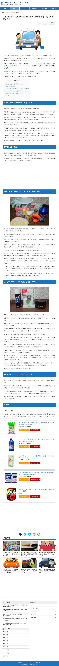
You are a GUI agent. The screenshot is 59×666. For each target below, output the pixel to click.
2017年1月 (5, 646)
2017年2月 (5, 643)
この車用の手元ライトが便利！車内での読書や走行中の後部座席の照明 (15, 606)
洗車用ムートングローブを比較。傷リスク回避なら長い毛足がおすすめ (29, 554)
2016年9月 (5, 656)
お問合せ (20, 662)
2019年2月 (5, 634)
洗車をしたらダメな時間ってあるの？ (14, 84)
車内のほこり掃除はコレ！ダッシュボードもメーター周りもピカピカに (29, 571)
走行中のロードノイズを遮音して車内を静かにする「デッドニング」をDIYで (11, 571)
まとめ (7, 95)
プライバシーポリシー (28, 662)
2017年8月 (5, 640)
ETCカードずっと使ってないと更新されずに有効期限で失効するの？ (15, 619)
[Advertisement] (29, 176)
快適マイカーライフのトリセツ (17, 3)
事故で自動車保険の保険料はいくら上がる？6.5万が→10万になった (15, 615)
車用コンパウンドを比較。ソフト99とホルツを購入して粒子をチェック (11, 554)
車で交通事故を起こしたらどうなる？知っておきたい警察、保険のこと (15, 624)
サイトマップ (38, 662)
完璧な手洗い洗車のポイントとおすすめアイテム (17, 88)
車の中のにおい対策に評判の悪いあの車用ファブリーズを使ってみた (47, 554)
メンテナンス (34, 611)
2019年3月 (5, 631)
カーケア (53, 22)
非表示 (18, 80)
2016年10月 (6, 653)
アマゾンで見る (23, 429)
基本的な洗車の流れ (10, 86)
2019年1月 (5, 637)
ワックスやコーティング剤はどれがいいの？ (16, 91)
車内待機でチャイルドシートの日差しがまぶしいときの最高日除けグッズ (15, 610)
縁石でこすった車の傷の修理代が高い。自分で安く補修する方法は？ (47, 571)
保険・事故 (33, 617)
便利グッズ (33, 614)
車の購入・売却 (34, 608)
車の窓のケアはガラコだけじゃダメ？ (14, 93)
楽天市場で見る (34, 429)
